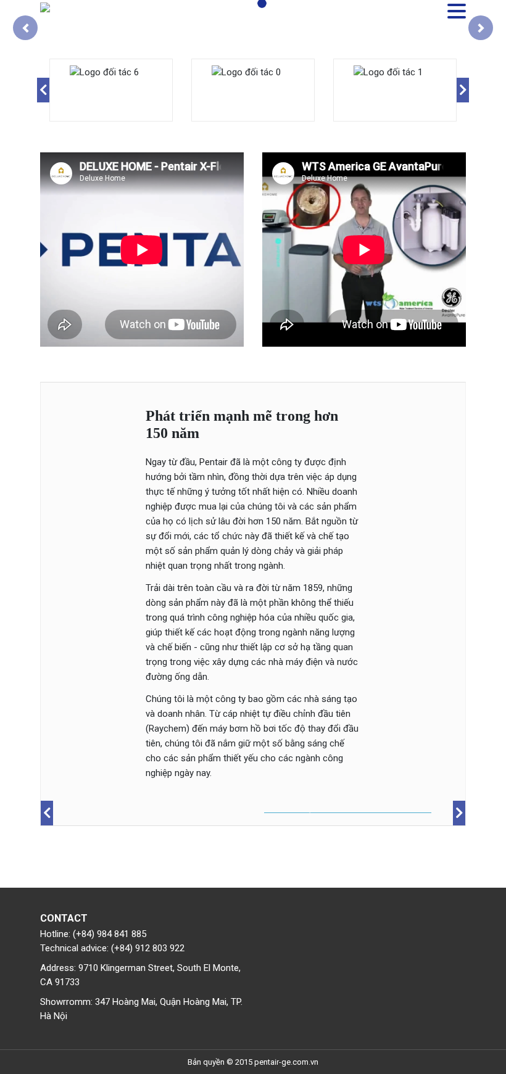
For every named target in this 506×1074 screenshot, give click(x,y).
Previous (43, 90)
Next (463, 90)
